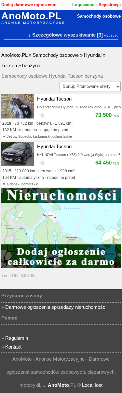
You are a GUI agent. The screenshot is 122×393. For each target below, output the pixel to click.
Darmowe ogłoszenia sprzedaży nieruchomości (55, 307)
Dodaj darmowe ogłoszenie (28, 4)
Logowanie (83, 4)
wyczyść (111, 35)
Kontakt (13, 347)
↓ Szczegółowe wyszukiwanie (62, 35)
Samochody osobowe (99, 16)
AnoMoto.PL (31, 16)
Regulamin (16, 338)
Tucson (9, 65)
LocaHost (92, 385)
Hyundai (93, 55)
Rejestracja (110, 4)
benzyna (31, 65)
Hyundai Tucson (54, 99)
